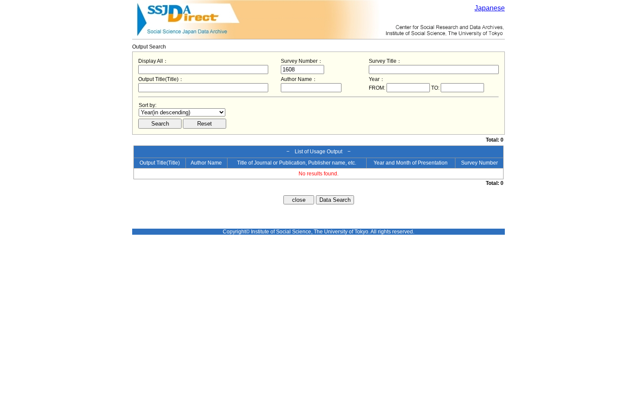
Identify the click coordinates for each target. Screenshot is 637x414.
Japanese (489, 8)
